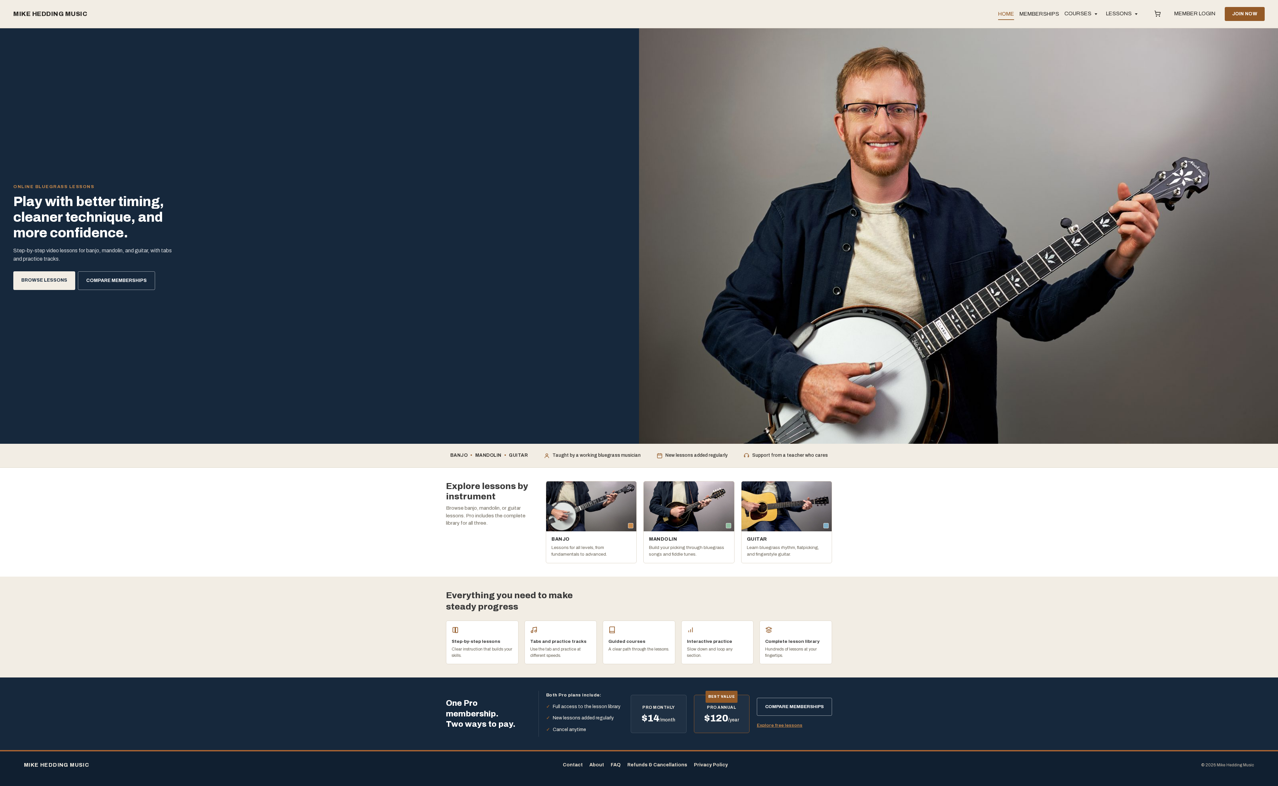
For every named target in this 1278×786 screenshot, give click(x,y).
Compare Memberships (116, 280)
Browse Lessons (44, 280)
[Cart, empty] (1158, 14)
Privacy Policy (711, 764)
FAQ (616, 764)
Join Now (1244, 13)
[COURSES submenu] (1096, 14)
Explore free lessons (779, 725)
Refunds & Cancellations (657, 764)
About (596, 764)
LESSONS (1119, 13)
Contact (573, 764)
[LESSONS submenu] (1136, 14)
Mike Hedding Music (50, 14)
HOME (1006, 14)
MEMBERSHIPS (1039, 14)
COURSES (1077, 13)
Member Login (1194, 13)
